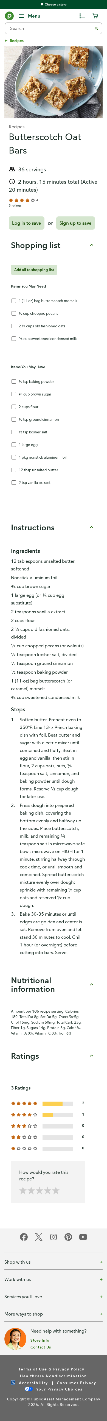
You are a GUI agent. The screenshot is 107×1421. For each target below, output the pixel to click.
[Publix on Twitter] (38, 1240)
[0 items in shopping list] (82, 15)
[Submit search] (96, 28)
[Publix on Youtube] (83, 1240)
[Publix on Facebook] (23, 1240)
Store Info (39, 1340)
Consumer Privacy (76, 1382)
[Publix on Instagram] (53, 1240)
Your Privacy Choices (59, 1389)
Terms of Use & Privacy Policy (51, 1369)
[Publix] (9, 17)
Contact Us (40, 1347)
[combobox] (51, 28)
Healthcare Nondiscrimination (53, 1375)
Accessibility (33, 1382)
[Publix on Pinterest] (68, 1240)
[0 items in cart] (95, 15)
